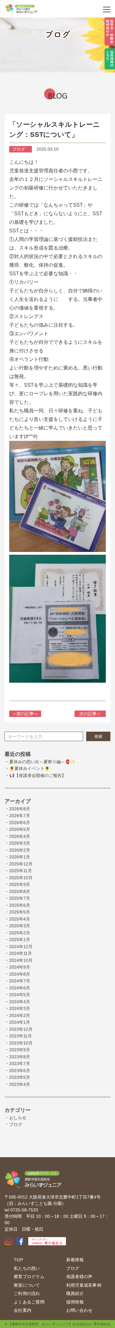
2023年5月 (19, 1077)
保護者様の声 (79, 1276)
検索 (98, 736)
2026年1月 (19, 856)
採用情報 (75, 1302)
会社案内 (22, 1310)
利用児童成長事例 (83, 1285)
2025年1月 (19, 939)
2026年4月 (19, 836)
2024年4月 (19, 1001)
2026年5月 (19, 829)
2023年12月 (21, 1029)
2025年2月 (19, 932)
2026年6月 (19, 822)
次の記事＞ (90, 713)
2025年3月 (19, 925)
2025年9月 (19, 884)
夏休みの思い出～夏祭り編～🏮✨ (42, 761)
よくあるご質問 (29, 1302)
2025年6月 (19, 905)
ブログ (15, 1124)
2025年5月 (19, 912)
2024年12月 (21, 946)
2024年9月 (19, 967)
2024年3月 (19, 1008)
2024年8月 (19, 974)
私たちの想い (27, 1268)
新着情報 (75, 1259)
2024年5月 (19, 994)
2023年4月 (19, 1084)
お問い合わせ (79, 1310)
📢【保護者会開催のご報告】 (37, 775)
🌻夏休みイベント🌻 (29, 768)
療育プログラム (29, 1276)
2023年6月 (19, 1070)
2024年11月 (20, 953)
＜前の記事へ (25, 713)
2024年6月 (19, 987)
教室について (27, 1285)
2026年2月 (19, 850)
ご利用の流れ (27, 1293)
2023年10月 (21, 1043)
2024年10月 (21, 960)
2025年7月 (19, 898)
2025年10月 (21, 877)
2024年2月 (19, 1015)
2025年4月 (19, 919)
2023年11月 (20, 1036)
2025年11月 (20, 870)
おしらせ (17, 1117)
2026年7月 (19, 815)
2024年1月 (19, 1022)
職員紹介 (75, 1293)
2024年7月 (19, 980)
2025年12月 (21, 863)
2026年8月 (19, 808)
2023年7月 (19, 1063)
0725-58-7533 (24, 1209)
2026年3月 (19, 843)
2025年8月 (19, 891)
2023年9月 (19, 1049)
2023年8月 (19, 1056)
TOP (18, 1259)
